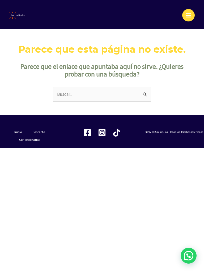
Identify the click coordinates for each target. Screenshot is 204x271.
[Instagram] (102, 133)
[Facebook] (87, 133)
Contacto (38, 132)
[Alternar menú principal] (188, 15)
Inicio (18, 132)
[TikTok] (117, 133)
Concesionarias (29, 140)
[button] (189, 256)
